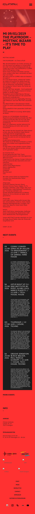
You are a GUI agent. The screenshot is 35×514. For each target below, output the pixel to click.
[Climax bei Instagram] (12, 505)
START (17, 481)
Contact (17, 491)
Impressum (17, 495)
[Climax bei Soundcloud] (22, 505)
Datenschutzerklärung (17, 498)
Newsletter (17, 488)
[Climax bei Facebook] (7, 505)
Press (17, 484)
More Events (8, 395)
